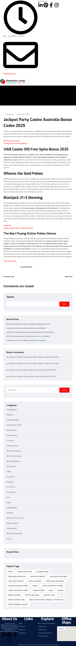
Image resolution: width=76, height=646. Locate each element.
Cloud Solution (12, 430)
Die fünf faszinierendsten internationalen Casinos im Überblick (28, 336)
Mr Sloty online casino (14, 456)
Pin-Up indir (11, 477)
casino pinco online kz (16, 581)
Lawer (51, 590)
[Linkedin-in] (40, 5)
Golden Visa (42, 626)
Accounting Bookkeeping (46, 623)
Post (8, 497)
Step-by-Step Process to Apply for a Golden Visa (46, 600)
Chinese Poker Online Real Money (15, 143)
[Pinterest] (45, 5)
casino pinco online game (58, 576)
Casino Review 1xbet (14, 425)
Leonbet (60, 590)
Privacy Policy (43, 636)
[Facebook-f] (51, 5)
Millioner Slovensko (13, 451)
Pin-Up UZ (10, 482)
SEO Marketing (12, 508)
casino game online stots (17, 576)
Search (10, 297)
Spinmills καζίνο (49, 595)
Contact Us (23, 633)
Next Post (68, 277)
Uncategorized (12, 528)
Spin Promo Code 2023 (12, 141)
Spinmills (10, 513)
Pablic (9, 472)
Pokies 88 (7, 226)
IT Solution (10, 441)
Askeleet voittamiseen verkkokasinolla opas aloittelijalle (26, 328)
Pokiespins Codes (10, 261)
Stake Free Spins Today (16, 600)
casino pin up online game (55, 581)
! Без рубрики (12, 410)
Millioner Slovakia (14, 595)
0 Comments (10, 114)
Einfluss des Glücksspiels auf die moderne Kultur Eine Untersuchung (30, 332)
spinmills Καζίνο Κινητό (15, 518)
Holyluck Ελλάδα (38, 590)
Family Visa (42, 630)
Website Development (14, 533)
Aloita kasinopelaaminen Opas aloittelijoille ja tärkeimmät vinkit (28, 324)
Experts (35, 586)
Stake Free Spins (12, 523)
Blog (20, 623)
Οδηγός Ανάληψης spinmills (18, 604)
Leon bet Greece (12, 446)
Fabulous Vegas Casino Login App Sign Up (18, 228)
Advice (10, 572)
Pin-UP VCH (11, 487)
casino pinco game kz (37, 576)
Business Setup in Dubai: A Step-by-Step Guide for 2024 (36, 370)
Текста (9, 539)
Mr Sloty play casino (32, 595)
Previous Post (9, 277)
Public (9, 502)
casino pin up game (34, 581)
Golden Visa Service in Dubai (18, 590)
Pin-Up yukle (11, 492)
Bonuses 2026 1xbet (25, 572)
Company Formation (45, 633)
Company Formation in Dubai (18, 586)
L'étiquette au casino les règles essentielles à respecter (26, 340)
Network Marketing (13, 461)
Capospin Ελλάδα (13, 420)
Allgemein (10, 415)
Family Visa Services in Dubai (52, 586)
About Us (22, 630)
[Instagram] (56, 5)
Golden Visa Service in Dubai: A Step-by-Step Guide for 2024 (38, 357)
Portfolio (22, 626)
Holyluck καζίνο (12, 435)
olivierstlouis (11, 466)
